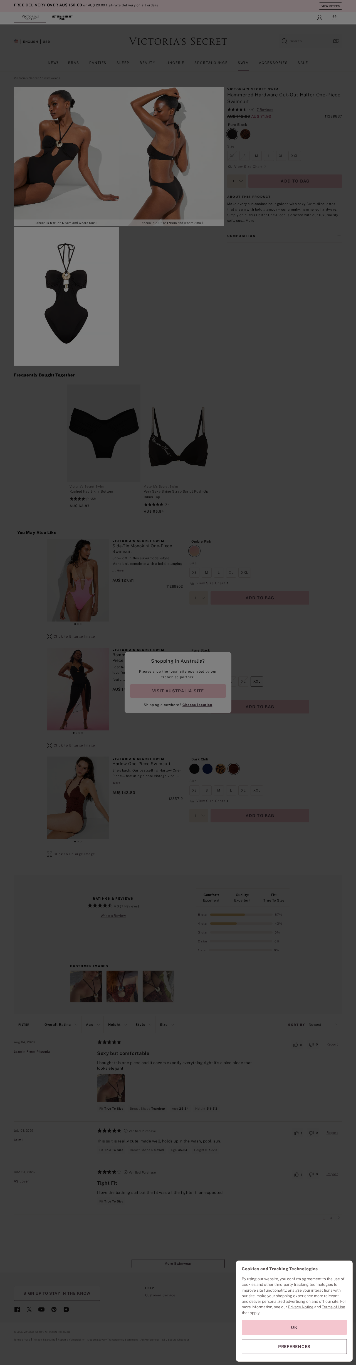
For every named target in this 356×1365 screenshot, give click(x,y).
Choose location (197, 705)
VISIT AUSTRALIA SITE (178, 690)
